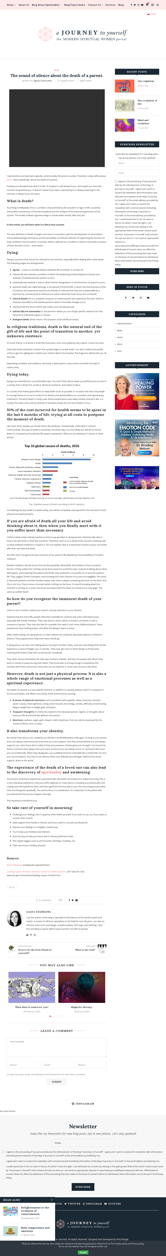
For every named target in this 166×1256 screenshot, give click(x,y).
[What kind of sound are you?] (31, 987)
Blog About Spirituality (45, 4)
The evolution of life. (147, 102)
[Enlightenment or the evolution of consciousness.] (10, 1211)
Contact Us (94, 4)
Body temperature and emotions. (35, 1229)
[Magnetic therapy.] (81, 987)
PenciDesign (122, 1239)
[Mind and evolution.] (124, 125)
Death (12, 887)
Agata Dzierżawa (43, 80)
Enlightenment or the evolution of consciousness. (35, 1211)
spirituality (51, 772)
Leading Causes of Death (18, 871)
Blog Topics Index (74, 4)
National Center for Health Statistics (48, 871)
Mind (119, 344)
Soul (119, 350)
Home (10, 4)
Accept (83, 1252)
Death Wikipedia (15, 864)
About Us (23, 4)
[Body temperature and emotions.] (10, 1231)
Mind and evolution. (144, 122)
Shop (121, 4)
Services (110, 4)
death (9, 179)
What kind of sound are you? (31, 1007)
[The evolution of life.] (124, 105)
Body (56, 70)
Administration (124, 323)
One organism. (146, 81)
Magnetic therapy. (82, 1007)
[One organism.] (124, 86)
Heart (120, 337)
